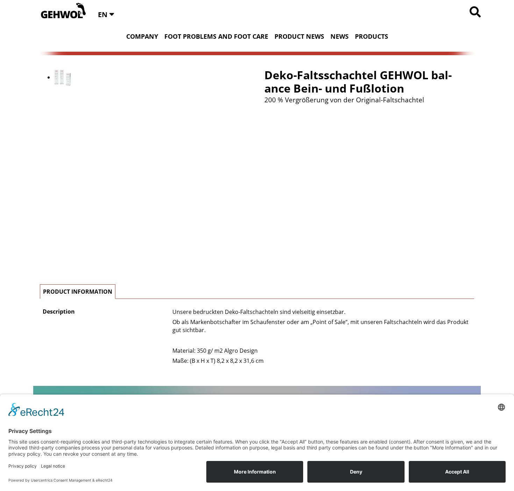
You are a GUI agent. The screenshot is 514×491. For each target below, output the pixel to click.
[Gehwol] (61, 11)
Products (371, 36)
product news (299, 36)
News (339, 36)
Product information (77, 291)
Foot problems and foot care (216, 36)
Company (142, 36)
